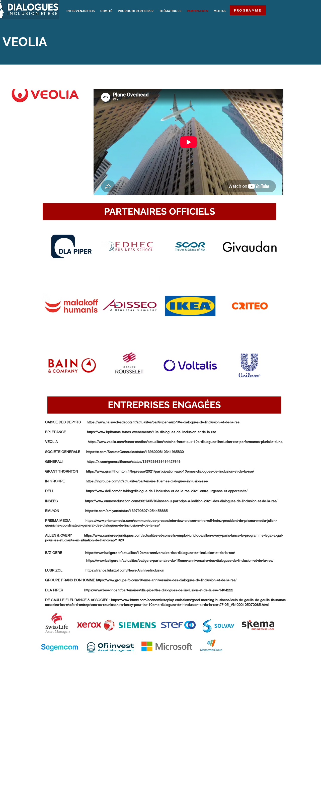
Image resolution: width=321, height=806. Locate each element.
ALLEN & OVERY (64, 535)
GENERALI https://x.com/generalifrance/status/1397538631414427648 (113, 461)
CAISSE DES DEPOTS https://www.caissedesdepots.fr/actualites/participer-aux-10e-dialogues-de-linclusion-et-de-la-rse (142, 422)
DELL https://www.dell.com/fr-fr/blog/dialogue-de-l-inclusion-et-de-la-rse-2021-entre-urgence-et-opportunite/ (146, 491)
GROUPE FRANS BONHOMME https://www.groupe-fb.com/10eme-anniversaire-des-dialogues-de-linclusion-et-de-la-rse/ (140, 580)
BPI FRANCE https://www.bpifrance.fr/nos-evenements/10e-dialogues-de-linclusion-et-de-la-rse (130, 432)
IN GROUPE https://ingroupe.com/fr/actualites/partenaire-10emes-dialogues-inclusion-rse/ (126, 481)
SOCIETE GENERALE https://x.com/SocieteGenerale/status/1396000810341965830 (114, 452)
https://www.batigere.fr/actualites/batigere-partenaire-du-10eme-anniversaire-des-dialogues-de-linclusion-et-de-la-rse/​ (159, 560)
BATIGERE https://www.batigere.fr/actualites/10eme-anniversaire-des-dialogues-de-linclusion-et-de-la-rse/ (140, 553)
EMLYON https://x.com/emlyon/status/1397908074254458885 (106, 511)
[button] (159, 211)
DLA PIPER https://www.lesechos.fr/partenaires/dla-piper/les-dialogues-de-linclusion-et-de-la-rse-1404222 (139, 590)
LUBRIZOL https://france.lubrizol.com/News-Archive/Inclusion (104, 570)
